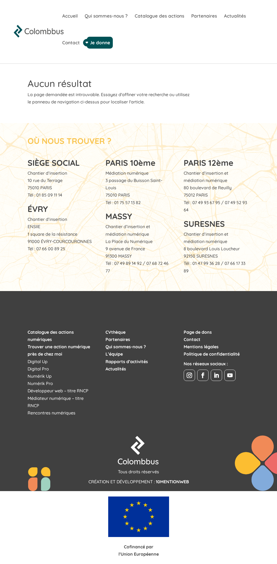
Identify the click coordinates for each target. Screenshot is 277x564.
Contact (71, 43)
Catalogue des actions (159, 16)
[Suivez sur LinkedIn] (216, 375)
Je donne (100, 42)
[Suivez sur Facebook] (203, 375)
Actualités (235, 16)
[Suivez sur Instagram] (189, 375)
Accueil (70, 16)
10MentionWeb (172, 481)
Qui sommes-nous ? (106, 16)
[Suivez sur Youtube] (230, 375)
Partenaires (204, 16)
